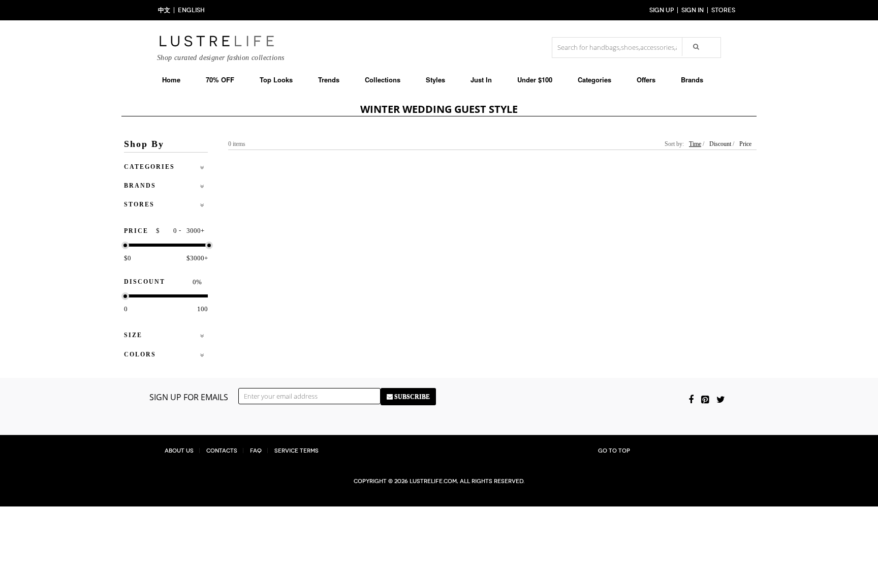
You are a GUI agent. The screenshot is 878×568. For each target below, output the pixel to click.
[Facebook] (691, 399)
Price (745, 143)
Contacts (221, 450)
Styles (435, 79)
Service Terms (296, 450)
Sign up (661, 10)
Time (695, 143)
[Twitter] (720, 399)
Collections (382, 79)
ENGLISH (191, 10)
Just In (481, 79)
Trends (328, 79)
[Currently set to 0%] (125, 245)
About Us (179, 450)
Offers (646, 79)
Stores (723, 10)
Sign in (692, 10)
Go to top (614, 450)
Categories (594, 79)
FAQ (256, 450)
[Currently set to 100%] (209, 245)
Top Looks (276, 79)
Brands (692, 79)
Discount (720, 143)
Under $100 (534, 79)
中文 (164, 10)
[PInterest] (705, 399)
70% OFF (220, 79)
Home (171, 79)
